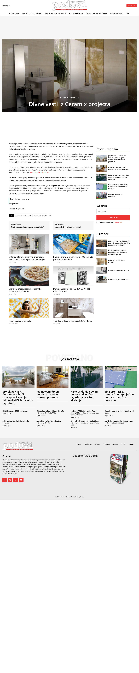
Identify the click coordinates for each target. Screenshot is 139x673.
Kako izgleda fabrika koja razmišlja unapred (15, 422)
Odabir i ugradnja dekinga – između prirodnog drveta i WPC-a (50, 412)
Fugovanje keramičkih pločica (118, 270)
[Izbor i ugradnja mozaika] (29, 308)
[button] (7, 6)
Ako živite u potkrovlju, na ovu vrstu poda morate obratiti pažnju (119, 422)
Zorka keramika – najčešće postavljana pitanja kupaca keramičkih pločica (117, 252)
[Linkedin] (15, 480)
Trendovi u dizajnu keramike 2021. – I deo (72, 321)
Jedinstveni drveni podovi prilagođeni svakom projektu (118, 168)
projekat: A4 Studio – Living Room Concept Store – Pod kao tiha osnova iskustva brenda (85, 413)
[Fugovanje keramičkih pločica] (101, 270)
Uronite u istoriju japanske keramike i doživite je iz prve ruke (25, 290)
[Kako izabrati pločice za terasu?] (101, 279)
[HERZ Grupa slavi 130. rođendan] (101, 195)
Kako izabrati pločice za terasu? (119, 279)
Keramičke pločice (69, 97)
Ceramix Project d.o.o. (24, 216)
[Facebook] (4, 480)
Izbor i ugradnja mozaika (20, 321)
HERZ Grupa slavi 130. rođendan (14, 411)
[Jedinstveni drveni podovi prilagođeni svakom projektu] (101, 168)
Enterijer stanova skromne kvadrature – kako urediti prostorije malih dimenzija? (27, 258)
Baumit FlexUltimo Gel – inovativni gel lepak (119, 412)
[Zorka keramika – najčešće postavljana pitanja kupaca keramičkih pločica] (101, 252)
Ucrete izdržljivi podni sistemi (68, 227)
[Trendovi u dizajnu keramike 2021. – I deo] (73, 308)
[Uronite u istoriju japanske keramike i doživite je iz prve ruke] (29, 276)
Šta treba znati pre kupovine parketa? (27, 227)
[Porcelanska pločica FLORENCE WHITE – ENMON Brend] (73, 276)
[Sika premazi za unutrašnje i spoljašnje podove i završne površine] (101, 186)
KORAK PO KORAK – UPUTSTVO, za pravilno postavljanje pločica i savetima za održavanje (119, 243)
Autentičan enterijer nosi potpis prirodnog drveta (49, 422)
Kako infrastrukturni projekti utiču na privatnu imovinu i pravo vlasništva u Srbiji (85, 423)
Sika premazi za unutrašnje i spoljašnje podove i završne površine (118, 186)
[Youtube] (21, 480)
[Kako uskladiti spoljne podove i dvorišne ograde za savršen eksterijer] (101, 177)
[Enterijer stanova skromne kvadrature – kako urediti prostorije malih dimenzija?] (29, 244)
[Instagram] (10, 480)
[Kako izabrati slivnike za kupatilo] (101, 261)
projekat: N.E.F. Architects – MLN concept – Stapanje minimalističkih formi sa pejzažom (117, 159)
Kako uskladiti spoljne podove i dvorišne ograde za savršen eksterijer (119, 177)
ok (50, 216)
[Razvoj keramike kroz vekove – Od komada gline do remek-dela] (73, 244)
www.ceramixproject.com (39, 172)
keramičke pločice (40, 216)
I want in (112, 217)
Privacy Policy (118, 222)
